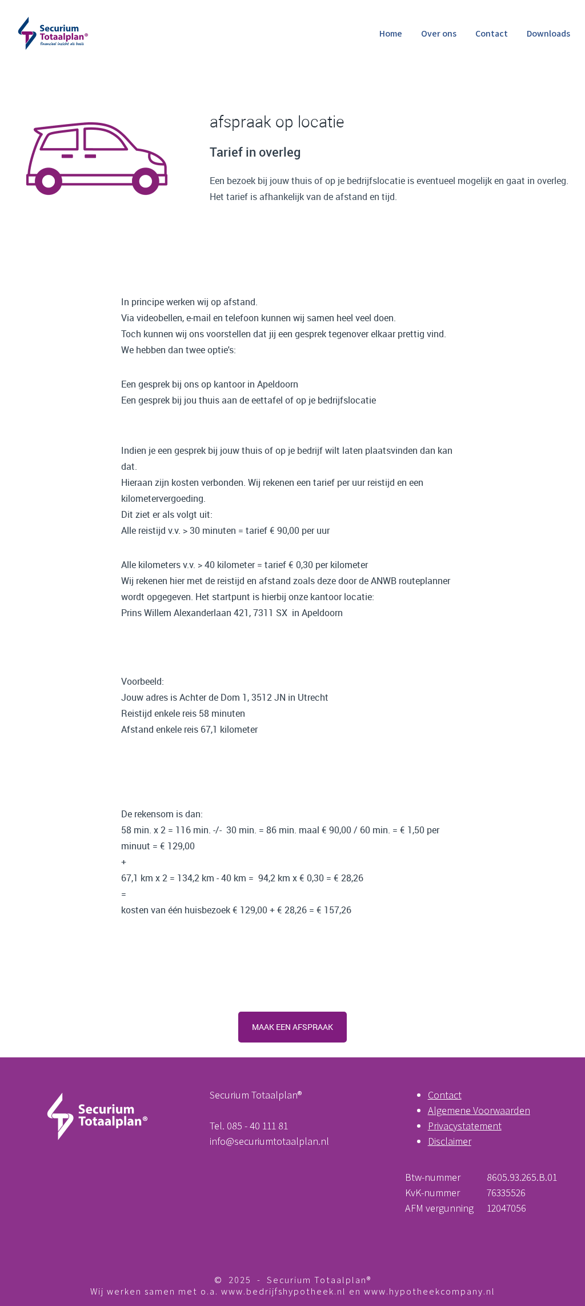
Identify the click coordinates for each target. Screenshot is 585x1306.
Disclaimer (449, 1141)
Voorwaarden (501, 1110)
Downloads (548, 33)
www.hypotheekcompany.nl (429, 1291)
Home (390, 33)
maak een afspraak (292, 1026)
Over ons (438, 33)
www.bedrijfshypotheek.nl (283, 1291)
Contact (491, 33)
